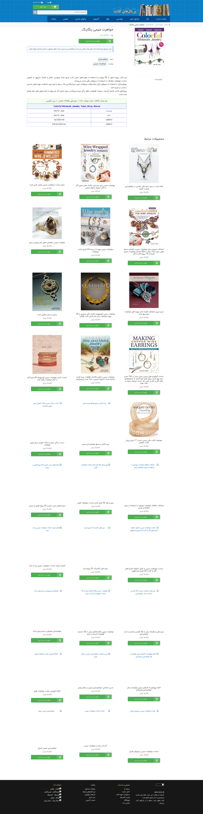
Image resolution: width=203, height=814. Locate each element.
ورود (48, 2)
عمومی (65, 19)
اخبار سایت (126, 791)
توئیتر (53, 797)
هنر (147, 19)
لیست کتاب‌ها (125, 797)
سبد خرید (92, 797)
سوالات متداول (90, 789)
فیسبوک (50, 795)
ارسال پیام (48, 800)
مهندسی (119, 19)
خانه (166, 24)
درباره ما (127, 789)
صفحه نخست (161, 19)
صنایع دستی (134, 19)
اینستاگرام (48, 792)
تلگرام (53, 789)
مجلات (53, 19)
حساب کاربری (90, 800)
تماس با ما (126, 803)
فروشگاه (127, 800)
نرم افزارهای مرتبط (89, 791)
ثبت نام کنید (37, 2)
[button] (144, 197)
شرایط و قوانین (90, 794)
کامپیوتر (96, 19)
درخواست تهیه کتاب (123, 794)
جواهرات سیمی (100, 63)
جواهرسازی (149, 24)
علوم (107, 19)
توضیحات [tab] (158, 79)
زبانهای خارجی (80, 19)
